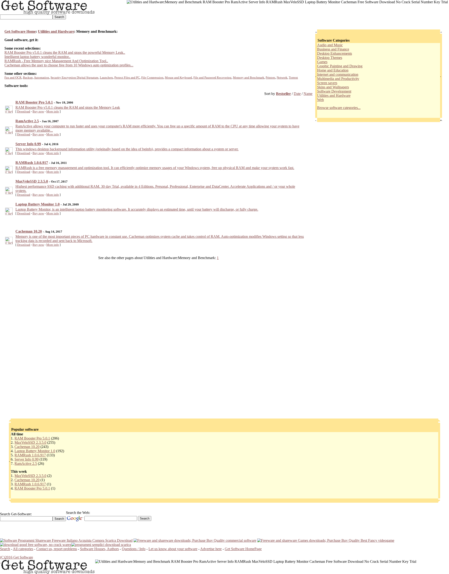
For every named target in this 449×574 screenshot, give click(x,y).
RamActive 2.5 (25, 464)
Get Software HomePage (243, 549)
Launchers (106, 77)
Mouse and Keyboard (178, 77)
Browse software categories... (339, 108)
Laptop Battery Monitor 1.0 (34, 451)
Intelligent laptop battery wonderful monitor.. (37, 57)
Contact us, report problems (56, 549)
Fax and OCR (13, 77)
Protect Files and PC (127, 77)
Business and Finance (333, 49)
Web (320, 100)
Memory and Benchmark (248, 77)
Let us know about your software (172, 549)
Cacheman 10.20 (27, 447)
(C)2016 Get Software (16, 557)
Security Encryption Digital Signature (74, 77)
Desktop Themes (329, 58)
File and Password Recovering (212, 77)
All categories (23, 549)
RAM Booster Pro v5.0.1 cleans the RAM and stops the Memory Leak (67, 107)
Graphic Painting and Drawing (339, 66)
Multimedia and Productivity (338, 79)
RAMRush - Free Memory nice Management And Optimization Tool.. (56, 61)
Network (282, 77)
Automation (41, 77)
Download (23, 111)
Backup (28, 77)
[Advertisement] (212, 14)
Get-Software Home (20, 31)
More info (52, 111)
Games (322, 62)
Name (308, 94)
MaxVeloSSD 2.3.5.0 (30, 442)
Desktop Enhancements (334, 53)
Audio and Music (330, 45)
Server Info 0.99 (26, 459)
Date (297, 94)
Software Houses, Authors (99, 549)
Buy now (38, 111)
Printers (270, 77)
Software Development (334, 91)
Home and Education (332, 70)
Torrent (293, 77)
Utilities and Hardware (56, 31)
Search (5, 549)
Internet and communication (337, 74)
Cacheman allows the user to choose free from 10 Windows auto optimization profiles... (68, 65)
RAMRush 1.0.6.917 (30, 455)
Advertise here (211, 549)
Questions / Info (133, 549)
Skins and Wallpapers (333, 87)
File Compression (152, 77)
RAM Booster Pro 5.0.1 (32, 438)
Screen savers (327, 83)
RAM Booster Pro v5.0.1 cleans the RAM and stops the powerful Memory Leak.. (64, 52)
